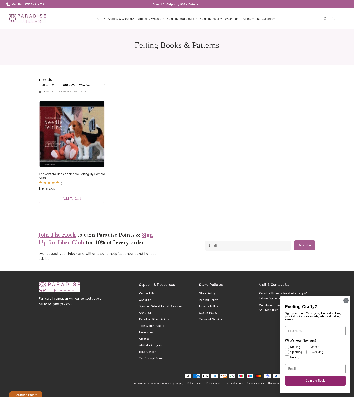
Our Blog (145, 312)
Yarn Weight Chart (151, 325)
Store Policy (207, 293)
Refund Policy (208, 300)
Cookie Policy (208, 312)
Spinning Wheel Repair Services (160, 306)
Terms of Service (210, 319)
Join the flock (315, 380)
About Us (145, 300)
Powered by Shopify (173, 383)
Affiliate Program (150, 345)
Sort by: (69, 84)
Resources (146, 332)
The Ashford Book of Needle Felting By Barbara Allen (72, 176)
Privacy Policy (208, 306)
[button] (99, 18)
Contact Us (146, 293)
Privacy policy (214, 383)
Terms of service (234, 383)
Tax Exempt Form (151, 358)
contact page (89, 298)
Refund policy (194, 383)
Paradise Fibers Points (154, 319)
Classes (144, 338)
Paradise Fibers (152, 383)
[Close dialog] (346, 300)
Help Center (147, 351)
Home (46, 91)
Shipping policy (255, 383)
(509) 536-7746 (62, 304)
